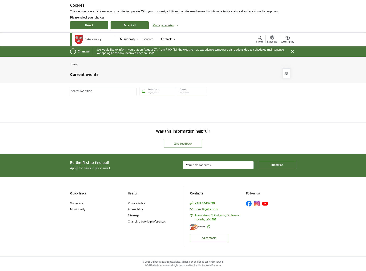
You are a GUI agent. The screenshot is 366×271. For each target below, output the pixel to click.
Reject (89, 25)
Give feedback (183, 143)
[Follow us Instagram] (257, 203)
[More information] (208, 226)
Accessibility (135, 209)
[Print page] (287, 73)
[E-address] (197, 226)
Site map (133, 215)
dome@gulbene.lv (206, 209)
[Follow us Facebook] (249, 203)
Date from (153, 89)
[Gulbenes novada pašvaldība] (88, 39)
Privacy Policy (136, 203)
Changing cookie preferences (147, 221)
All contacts (209, 238)
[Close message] (292, 51)
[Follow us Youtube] (265, 203)
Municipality (77, 209)
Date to (183, 89)
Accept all (130, 25)
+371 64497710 (205, 203)
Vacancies (76, 203)
